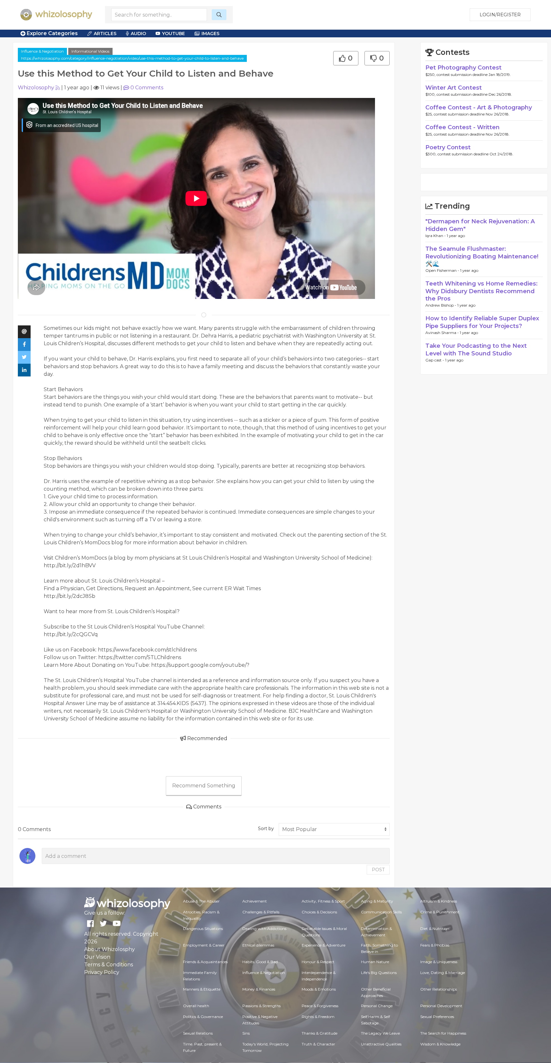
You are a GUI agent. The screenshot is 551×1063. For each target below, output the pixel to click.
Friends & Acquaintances (205, 961)
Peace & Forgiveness (320, 1005)
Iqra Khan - (436, 235)
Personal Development (441, 1005)
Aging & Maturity (377, 901)
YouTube (173, 33)
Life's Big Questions (379, 972)
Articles (105, 33)
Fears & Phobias (434, 945)
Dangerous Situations (203, 928)
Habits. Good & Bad (260, 961)
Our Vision (97, 957)
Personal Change (377, 1005)
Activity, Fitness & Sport (323, 901)
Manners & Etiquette (201, 989)
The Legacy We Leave (380, 1033)
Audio (138, 33)
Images (210, 33)
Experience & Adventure (323, 945)
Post (378, 870)
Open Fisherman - (442, 270)
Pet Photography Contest (463, 67)
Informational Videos (90, 51)
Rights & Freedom (318, 1016)
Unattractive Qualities (381, 1044)
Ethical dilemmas (258, 945)
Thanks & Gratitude (319, 1033)
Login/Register (500, 15)
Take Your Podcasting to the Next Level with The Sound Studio (476, 349)
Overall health (196, 1005)
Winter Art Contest (453, 87)
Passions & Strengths (261, 1005)
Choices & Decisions (319, 912)
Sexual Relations (198, 1033)
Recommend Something (203, 786)
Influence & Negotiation (42, 51)
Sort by (266, 828)
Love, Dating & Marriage (442, 972)
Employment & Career (203, 945)
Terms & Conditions (108, 965)
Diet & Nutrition (434, 928)
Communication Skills (381, 912)
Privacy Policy (101, 972)
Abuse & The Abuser (201, 901)
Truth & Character (318, 1044)
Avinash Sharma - (442, 332)
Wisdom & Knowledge (440, 1044)
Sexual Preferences (437, 1016)
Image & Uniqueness (438, 961)
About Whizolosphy (109, 949)
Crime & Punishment (439, 912)
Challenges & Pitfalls (260, 912)
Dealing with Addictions (264, 928)
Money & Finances (258, 989)
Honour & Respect (318, 961)
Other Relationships (438, 989)
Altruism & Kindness (438, 901)
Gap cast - (435, 360)
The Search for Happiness (443, 1033)
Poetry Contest (448, 147)
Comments (146, 88)
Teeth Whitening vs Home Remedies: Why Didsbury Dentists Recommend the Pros (481, 291)
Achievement (254, 901)
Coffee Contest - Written (462, 127)
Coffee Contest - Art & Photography (478, 107)
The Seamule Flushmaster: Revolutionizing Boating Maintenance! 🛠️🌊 (481, 256)
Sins (246, 1033)
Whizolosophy (36, 88)
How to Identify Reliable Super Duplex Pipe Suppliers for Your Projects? (482, 322)
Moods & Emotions (319, 989)
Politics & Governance (203, 1016)
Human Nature (375, 961)
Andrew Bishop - (441, 305)
